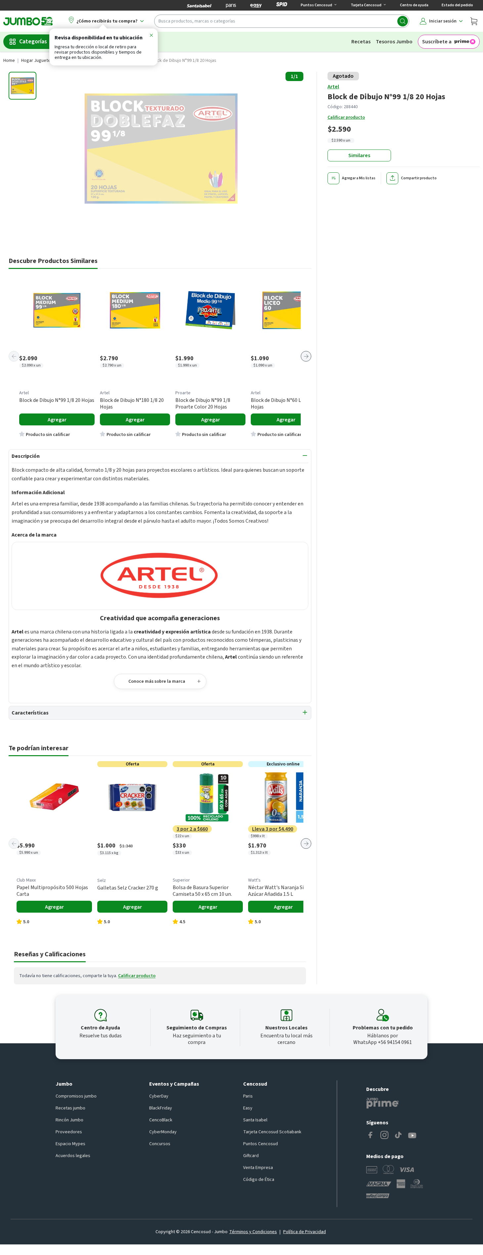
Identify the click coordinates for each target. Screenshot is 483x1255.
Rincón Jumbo (69, 1120)
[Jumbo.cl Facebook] (370, 1135)
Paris (248, 1096)
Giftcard (251, 1155)
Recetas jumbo (70, 1108)
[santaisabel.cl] (199, 5)
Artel (333, 86)
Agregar (57, 419)
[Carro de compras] (474, 21)
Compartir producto (419, 178)
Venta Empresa (258, 1167)
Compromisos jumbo (76, 1096)
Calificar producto (346, 117)
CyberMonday (163, 1132)
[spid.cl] (281, 5)
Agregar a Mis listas (358, 178)
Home (9, 60)
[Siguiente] (306, 356)
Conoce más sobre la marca (156, 681)
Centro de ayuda (414, 5)
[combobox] (281, 21)
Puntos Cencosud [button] (316, 5)
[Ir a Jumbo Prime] (382, 1103)
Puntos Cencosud (260, 1144)
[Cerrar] (151, 36)
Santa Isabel (255, 1120)
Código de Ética (258, 1179)
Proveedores (69, 1132)
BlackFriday (160, 1108)
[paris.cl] (231, 5)
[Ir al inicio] (28, 21)
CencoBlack (160, 1120)
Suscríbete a (437, 41)
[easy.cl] (256, 5)
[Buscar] (402, 21)
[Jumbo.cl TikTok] (398, 1135)
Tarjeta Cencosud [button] (366, 5)
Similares (359, 155)
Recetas (361, 41)
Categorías (33, 41)
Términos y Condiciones (253, 1232)
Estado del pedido (457, 5)
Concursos (159, 1144)
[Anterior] (14, 356)
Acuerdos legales (73, 1155)
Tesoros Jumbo (394, 41)
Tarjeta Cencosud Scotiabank (272, 1132)
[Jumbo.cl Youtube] (412, 1135)
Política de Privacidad (304, 1232)
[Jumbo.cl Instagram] (384, 1135)
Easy (247, 1108)
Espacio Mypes (70, 1144)
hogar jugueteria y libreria (48, 60)
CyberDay (158, 1096)
